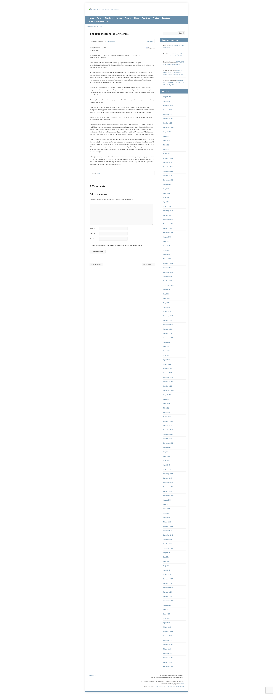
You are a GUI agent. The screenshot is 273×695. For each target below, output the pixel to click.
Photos (156, 18)
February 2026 (168, 105)
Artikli (93, 26)
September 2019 (168, 443)
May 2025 (166, 145)
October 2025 (167, 123)
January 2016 (167, 636)
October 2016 (167, 596)
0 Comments (143, 41)
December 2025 (168, 114)
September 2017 (168, 548)
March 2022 (167, 311)
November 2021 (168, 329)
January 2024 (167, 215)
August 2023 (167, 237)
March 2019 (167, 469)
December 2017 (168, 535)
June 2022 (166, 298)
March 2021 (167, 364)
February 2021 (168, 368)
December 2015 (168, 640)
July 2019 (166, 452)
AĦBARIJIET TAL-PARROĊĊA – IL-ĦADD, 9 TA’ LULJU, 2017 (174, 83)
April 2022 (166, 307)
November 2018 (168, 487)
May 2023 (166, 250)
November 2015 (168, 644)
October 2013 (167, 662)
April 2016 (166, 623)
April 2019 (166, 465)
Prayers (118, 18)
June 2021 (166, 351)
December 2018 (168, 482)
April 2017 (166, 570)
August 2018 (167, 500)
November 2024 (168, 171)
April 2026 (166, 101)
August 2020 (167, 395)
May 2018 (166, 513)
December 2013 (168, 653)
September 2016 (168, 601)
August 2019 (167, 447)
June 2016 (166, 614)
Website (92, 239)
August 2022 (167, 289)
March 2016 (167, 627)
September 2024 (168, 180)
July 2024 (166, 189)
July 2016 (166, 609)
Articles (128, 18)
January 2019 (167, 478)
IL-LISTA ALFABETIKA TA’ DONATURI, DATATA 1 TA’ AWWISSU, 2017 (173, 72)
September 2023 (168, 232)
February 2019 (168, 474)
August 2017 (167, 552)
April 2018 (166, 517)
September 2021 (168, 338)
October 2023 (167, 228)
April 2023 (166, 254)
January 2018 (167, 531)
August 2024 (167, 184)
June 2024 (166, 193)
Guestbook (166, 18)
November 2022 (168, 276)
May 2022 (166, 303)
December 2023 (168, 219)
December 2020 (168, 377)
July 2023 (166, 241)
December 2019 (168, 430)
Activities (146, 18)
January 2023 (167, 268)
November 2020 (168, 382)
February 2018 (168, 526)
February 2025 (168, 158)
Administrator (111, 41)
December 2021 (168, 325)
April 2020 (166, 412)
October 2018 (167, 491)
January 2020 (167, 425)
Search (181, 33)
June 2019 (166, 456)
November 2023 (168, 224)
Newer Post (96, 264)
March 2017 (167, 574)
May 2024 (166, 197)
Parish (99, 18)
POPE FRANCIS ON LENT (99, 21)
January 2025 (167, 162)
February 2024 (168, 211)
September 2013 (168, 666)
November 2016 (168, 592)
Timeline (109, 18)
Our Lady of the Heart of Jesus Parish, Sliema (170, 686)
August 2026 (167, 97)
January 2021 (167, 373)
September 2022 (168, 285)
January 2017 (167, 583)
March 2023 (167, 259)
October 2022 (167, 281)
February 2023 (168, 263)
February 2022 (168, 316)
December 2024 (168, 167)
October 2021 (167, 333)
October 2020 (167, 386)
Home (91, 18)
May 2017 (166, 566)
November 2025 (168, 118)
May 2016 (166, 618)
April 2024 (166, 202)
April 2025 (166, 149)
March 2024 (167, 206)
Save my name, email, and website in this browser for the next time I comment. (117, 245)
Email (92, 234)
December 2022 (168, 272)
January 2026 (167, 110)
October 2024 (167, 175)
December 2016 (168, 588)
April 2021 (166, 360)
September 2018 (168, 495)
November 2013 (168, 658)
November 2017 (168, 539)
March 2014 (167, 649)
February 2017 (168, 579)
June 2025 (166, 140)
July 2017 (166, 557)
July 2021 (166, 346)
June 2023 (166, 246)
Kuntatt (181, 684)
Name (92, 228)
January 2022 (167, 320)
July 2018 (166, 504)
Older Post (148, 264)
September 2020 (168, 390)
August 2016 (167, 605)
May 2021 (166, 355)
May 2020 (166, 408)
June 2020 (166, 403)
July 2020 (166, 399)
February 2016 (168, 631)
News (136, 18)
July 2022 (166, 294)
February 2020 (168, 421)
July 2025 (166, 136)
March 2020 (167, 417)
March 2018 (167, 522)
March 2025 (167, 154)
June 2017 (166, 561)
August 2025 (167, 132)
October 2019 (167, 439)
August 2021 (167, 342)
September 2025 (168, 127)
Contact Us (92, 675)
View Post (99, 26)
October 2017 (167, 544)
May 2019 (166, 460)
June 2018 (166, 509)
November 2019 (168, 434)
